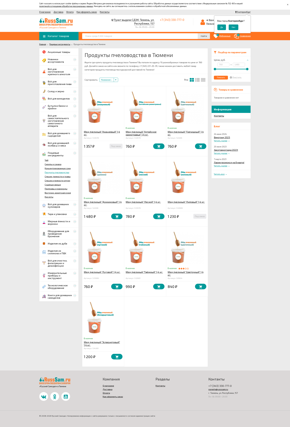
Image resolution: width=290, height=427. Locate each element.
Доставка (58, 12)
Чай (46, 160)
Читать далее (220, 140)
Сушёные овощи (53, 184)
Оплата (70, 12)
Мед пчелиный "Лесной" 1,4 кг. (143, 201)
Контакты (105, 12)
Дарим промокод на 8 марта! (229, 162)
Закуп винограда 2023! (226, 150)
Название (106, 79)
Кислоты (49, 197)
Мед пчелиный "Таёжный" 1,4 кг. (144, 272)
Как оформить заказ (87, 12)
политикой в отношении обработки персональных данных (66, 6)
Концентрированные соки (58, 168)
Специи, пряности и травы (58, 176)
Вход (211, 20)
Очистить (237, 77)
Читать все (219, 174)
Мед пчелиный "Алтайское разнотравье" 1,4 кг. (141, 133)
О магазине (45, 12)
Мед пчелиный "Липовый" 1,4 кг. (186, 201)
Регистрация (212, 23)
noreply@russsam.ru (218, 389)
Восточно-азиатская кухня (58, 193)
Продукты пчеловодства (57, 172)
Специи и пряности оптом (57, 180)
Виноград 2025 (222, 137)
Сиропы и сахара (53, 164)
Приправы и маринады (56, 188)
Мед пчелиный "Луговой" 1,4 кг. (102, 272)
